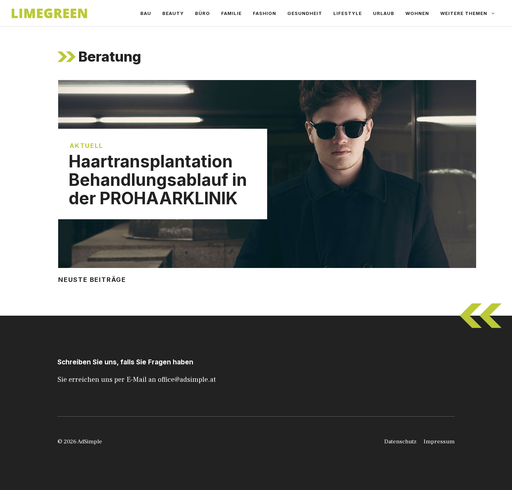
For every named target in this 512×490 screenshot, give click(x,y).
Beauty (173, 13)
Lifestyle (347, 13)
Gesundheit (304, 13)
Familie (231, 13)
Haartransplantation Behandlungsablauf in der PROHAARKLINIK (158, 179)
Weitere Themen (463, 13)
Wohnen (417, 13)
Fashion (264, 13)
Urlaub (383, 13)
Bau (145, 13)
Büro (202, 13)
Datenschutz (400, 441)
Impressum (439, 441)
